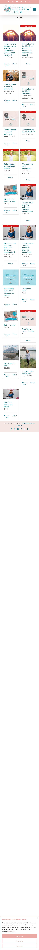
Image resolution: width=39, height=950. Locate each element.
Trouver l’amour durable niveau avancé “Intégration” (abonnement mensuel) (10, 49)
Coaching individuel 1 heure (8, 404)
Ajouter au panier (7, 64)
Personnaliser (19, 941)
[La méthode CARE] (28, 277)
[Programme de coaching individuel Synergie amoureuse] (28, 232)
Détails (15, 64)
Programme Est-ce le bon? (9, 200)
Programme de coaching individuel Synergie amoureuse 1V (28, 206)
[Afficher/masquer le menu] (34, 9)
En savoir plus (11, 931)
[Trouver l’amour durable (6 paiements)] (11, 75)
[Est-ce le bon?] (11, 316)
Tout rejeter (19, 946)
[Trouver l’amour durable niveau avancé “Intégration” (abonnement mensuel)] (11, 33)
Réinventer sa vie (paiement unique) (9, 166)
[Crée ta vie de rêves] (11, 352)
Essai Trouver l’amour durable (28, 330)
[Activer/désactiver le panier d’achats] (27, 9)
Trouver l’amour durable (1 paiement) (10, 131)
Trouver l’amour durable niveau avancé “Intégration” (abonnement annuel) (28, 49)
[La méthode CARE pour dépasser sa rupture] (11, 277)
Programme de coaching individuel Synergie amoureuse (28, 247)
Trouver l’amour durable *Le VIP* (28, 130)
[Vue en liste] (21, 17)
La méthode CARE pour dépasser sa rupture (9, 291)
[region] (19, 933)
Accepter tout (19, 936)
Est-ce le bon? (9, 325)
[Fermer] (37, 918)
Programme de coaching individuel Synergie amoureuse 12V (10, 247)
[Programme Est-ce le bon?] (11, 190)
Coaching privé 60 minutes (28, 372)
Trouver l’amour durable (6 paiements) (10, 86)
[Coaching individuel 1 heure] (11, 394)
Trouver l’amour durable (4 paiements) (28, 91)
